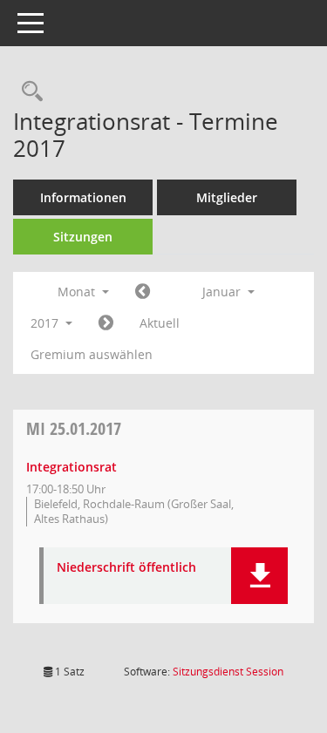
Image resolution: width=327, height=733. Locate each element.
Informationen (83, 197)
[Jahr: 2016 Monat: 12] (142, 292)
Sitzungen (82, 236)
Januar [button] (223, 291)
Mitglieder (226, 197)
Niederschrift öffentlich (126, 567)
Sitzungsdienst (228, 671)
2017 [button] (46, 323)
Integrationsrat (71, 466)
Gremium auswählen (92, 354)
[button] (259, 575)
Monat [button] (78, 291)
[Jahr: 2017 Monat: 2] (105, 323)
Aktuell (160, 323)
